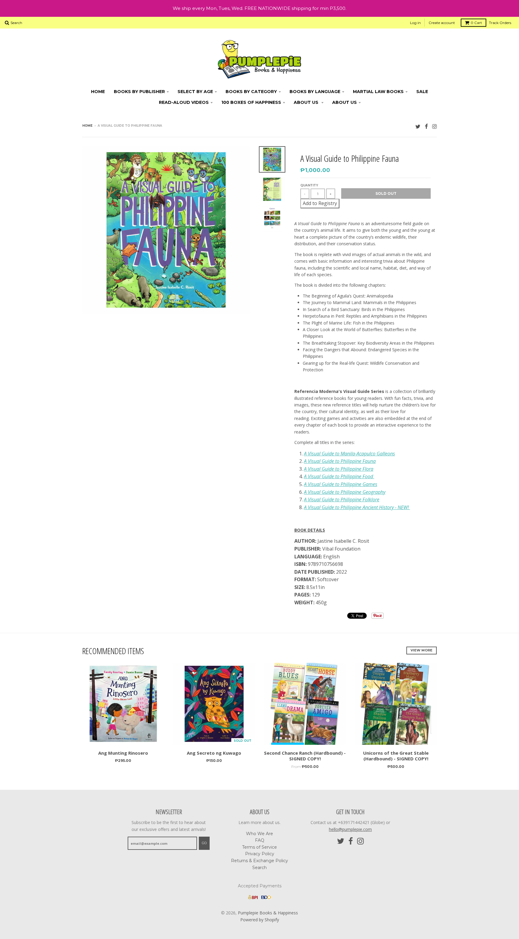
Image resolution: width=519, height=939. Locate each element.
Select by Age (195, 91)
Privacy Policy (259, 853)
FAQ (259, 840)
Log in (415, 22)
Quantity (309, 185)
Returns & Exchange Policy (259, 860)
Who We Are (259, 833)
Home (98, 91)
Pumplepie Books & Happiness (268, 913)
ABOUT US (307, 102)
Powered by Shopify (259, 919)
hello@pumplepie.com (350, 829)
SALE (422, 91)
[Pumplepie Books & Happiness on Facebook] (426, 126)
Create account (442, 22)
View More (421, 650)
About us (344, 102)
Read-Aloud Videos (184, 102)
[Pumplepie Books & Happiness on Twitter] (417, 126)
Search (259, 867)
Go (204, 843)
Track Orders (500, 22)
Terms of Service (259, 847)
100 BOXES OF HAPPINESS (251, 102)
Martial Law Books (378, 91)
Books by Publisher (139, 91)
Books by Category (251, 91)
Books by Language (315, 91)
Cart (476, 22)
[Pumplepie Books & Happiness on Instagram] (434, 126)
